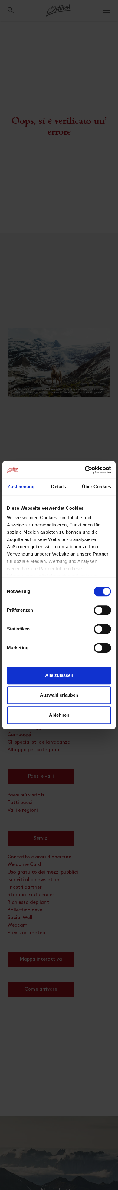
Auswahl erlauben (59, 695)
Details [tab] (58, 486)
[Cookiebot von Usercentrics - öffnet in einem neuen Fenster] (85, 470)
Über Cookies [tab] (96, 486)
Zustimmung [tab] (21, 486)
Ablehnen (59, 715)
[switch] (102, 613)
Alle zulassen (59, 675)
